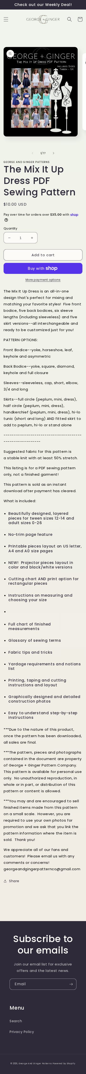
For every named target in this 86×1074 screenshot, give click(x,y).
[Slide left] (32, 153)
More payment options (43, 280)
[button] (6, 19)
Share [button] (14, 881)
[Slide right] (53, 153)
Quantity (10, 228)
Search (16, 1021)
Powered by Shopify (64, 1063)
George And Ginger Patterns (35, 1063)
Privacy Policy (22, 1031)
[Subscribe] (71, 984)
